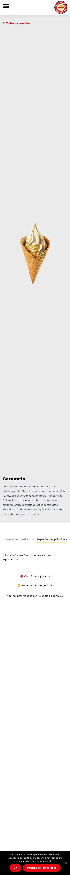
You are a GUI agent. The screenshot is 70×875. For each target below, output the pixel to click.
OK (15, 867)
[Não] (66, 863)
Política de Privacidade (41, 867)
